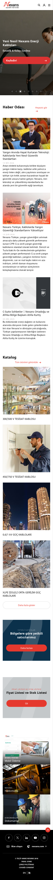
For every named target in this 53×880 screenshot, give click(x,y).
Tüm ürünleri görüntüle (27, 362)
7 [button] (36, 91)
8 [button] (40, 91)
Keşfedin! (11, 60)
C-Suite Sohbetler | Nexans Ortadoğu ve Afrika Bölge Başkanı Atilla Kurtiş (26, 313)
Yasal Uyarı (26, 861)
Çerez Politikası (26, 864)
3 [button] (20, 91)
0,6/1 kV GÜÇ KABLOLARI (17, 534)
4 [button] (24, 91)
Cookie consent (26, 867)
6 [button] (32, 91)
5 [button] (28, 91)
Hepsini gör (41, 108)
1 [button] (12, 91)
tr (29, 873)
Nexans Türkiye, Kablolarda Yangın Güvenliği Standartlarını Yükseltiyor (23, 228)
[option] (26, 51)
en (24, 873)
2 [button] (16, 91)
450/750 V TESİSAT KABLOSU (19, 476)
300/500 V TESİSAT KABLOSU (19, 418)
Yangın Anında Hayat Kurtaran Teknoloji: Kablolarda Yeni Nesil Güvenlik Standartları (26, 155)
